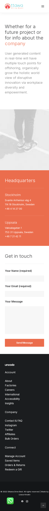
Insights (9, 403)
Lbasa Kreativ (24, 494)
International (12, 394)
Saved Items (12, 460)
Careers (10, 389)
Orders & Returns (15, 465)
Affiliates (10, 434)
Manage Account (15, 456)
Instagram (11, 425)
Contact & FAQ (13, 420)
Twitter (9, 429)
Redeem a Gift (13, 469)
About (8, 381)
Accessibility (12, 398)
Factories (10, 385)
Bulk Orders (12, 438)
